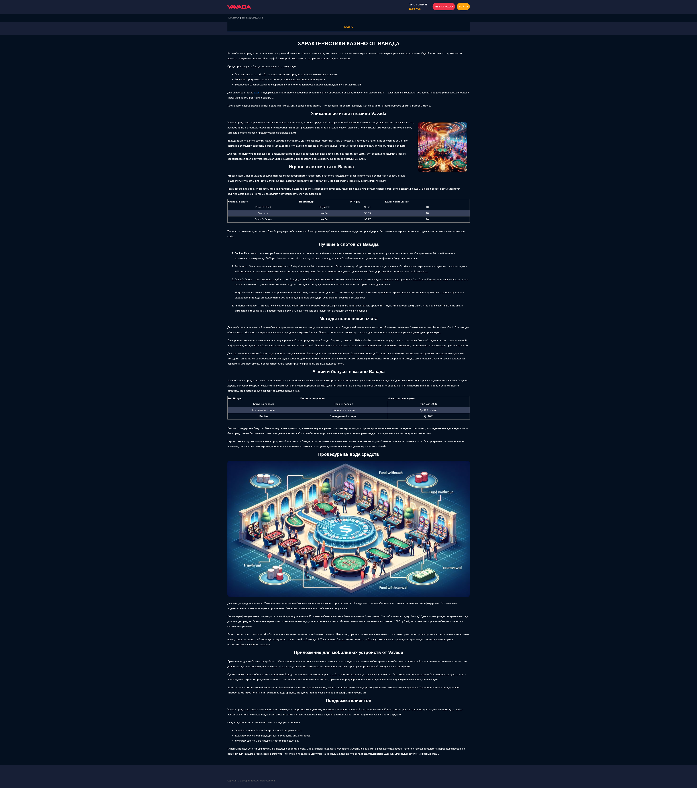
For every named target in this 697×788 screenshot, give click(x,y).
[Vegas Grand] (239, 7)
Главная (233, 17)
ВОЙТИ (463, 6)
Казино (348, 27)
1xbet (257, 92)
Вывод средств (252, 17)
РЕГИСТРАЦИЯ (444, 6)
